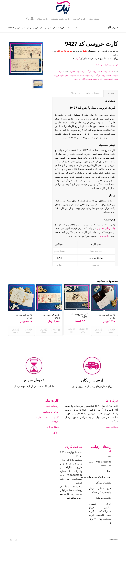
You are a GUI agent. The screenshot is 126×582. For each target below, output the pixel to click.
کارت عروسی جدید (87, 75)
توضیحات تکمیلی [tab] (93, 93)
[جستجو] (27, 19)
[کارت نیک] (63, 7)
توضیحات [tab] (110, 93)
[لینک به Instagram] (15, 540)
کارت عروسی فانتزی (77, 71)
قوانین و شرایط (51, 411)
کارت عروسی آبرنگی (94, 71)
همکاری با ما (52, 427)
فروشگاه (113, 27)
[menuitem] (94, 19)
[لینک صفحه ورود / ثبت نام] (32, 19)
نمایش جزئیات (98, 331)
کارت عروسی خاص (72, 75)
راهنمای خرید (52, 406)
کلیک (77, 58)
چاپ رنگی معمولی (106, 228)
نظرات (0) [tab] (75, 93)
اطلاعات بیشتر (109, 331)
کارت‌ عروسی (108, 71)
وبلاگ (56, 432)
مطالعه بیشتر (111, 427)
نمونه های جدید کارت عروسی (85, 79)
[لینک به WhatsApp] (10, 540)
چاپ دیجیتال (103, 236)
